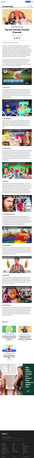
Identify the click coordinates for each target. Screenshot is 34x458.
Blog (23, 444)
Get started (28, 1)
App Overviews (25, 451)
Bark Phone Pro (4, 448)
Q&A (23, 453)
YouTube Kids (9, 47)
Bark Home (4, 453)
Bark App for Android (5, 451)
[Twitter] (17, 38)
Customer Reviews (15, 451)
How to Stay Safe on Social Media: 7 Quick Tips (9, 357)
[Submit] (22, 439)
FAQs (13, 448)
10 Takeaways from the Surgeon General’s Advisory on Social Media (25, 337)
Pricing (13, 444)
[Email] (19, 38)
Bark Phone (4, 446)
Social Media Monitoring (17, 26)
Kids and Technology (25, 334)
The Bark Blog (8, 6)
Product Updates (26, 446)
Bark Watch (4, 444)
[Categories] (29, 6)
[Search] (31, 6)
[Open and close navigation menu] (32, 2)
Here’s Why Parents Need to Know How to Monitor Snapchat (9, 337)
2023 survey (10, 48)
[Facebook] (14, 38)
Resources (24, 448)
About (13, 446)
